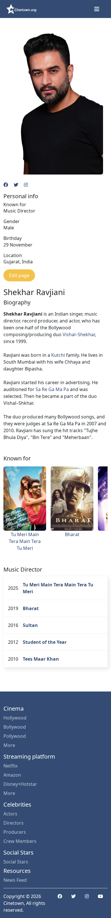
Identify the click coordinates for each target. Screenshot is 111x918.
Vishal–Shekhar (79, 334)
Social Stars (15, 862)
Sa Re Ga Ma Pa (52, 389)
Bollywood (14, 727)
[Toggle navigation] (97, 9)
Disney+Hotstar (20, 784)
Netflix (10, 766)
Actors (10, 814)
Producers (14, 832)
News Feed (15, 880)
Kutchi (58, 355)
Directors (13, 823)
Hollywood (14, 718)
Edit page (19, 275)
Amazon (12, 775)
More (9, 745)
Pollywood (14, 736)
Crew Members (19, 841)
